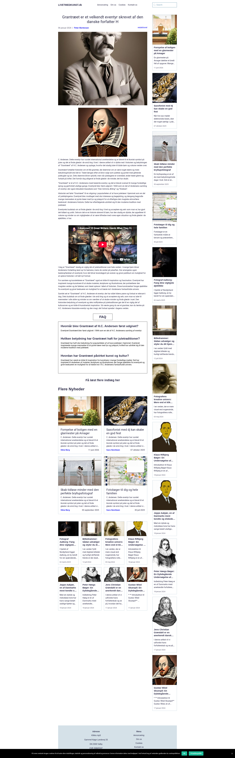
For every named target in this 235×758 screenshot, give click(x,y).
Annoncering (102, 5)
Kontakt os (132, 5)
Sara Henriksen (113, 450)
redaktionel (142, 27)
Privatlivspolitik (196, 753)
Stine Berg (65, 450)
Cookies (122, 5)
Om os (113, 5)
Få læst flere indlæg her (103, 380)
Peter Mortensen (81, 28)
